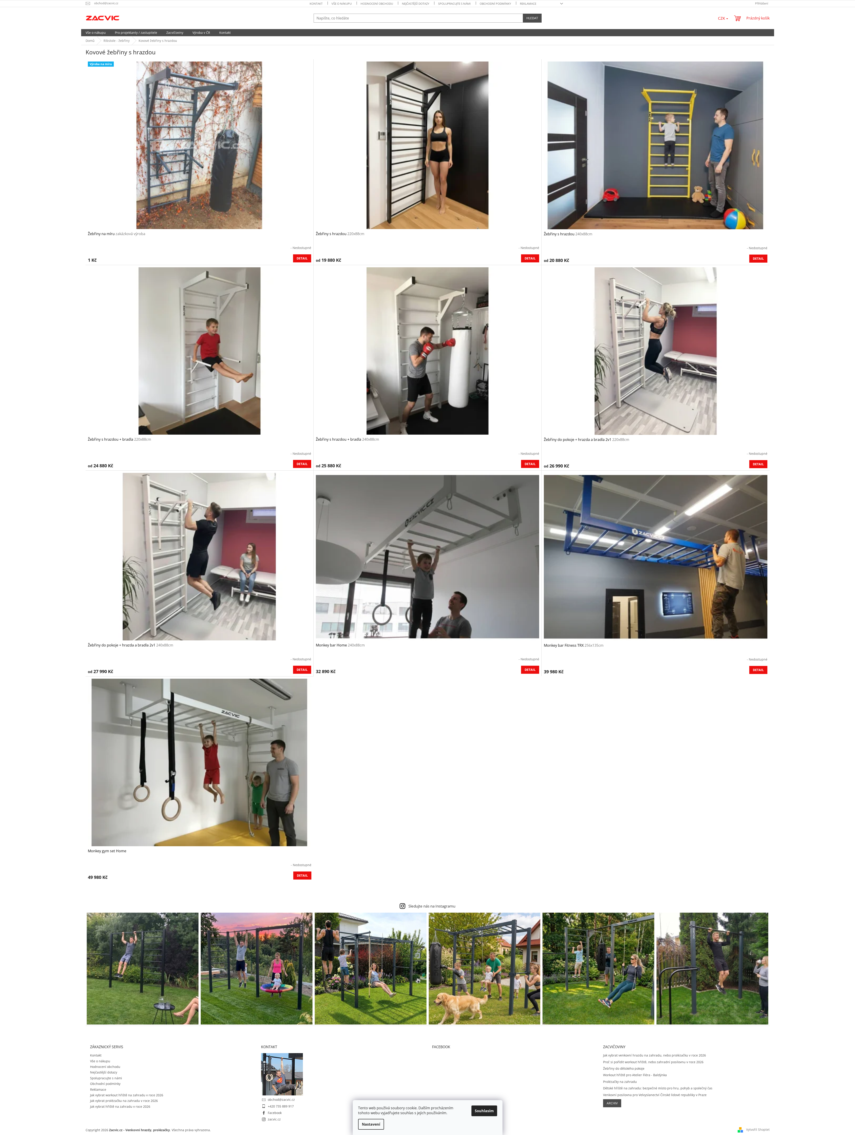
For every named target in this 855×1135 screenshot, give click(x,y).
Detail (302, 258)
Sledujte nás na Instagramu (431, 906)
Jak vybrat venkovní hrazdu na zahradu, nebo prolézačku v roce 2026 (654, 1055)
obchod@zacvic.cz (281, 1099)
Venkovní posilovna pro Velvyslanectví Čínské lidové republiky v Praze (655, 1095)
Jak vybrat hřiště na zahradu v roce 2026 (120, 1106)
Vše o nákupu (341, 4)
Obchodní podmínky (495, 4)
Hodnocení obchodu (377, 4)
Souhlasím (484, 1110)
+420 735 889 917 (281, 1106)
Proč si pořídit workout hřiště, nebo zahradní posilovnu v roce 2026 (653, 1062)
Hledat (532, 18)
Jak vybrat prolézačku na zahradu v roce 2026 (124, 1101)
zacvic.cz (274, 1119)
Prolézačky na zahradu (620, 1082)
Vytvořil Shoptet (758, 1129)
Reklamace (528, 4)
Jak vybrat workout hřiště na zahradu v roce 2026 (126, 1095)
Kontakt (316, 4)
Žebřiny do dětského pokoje (623, 1068)
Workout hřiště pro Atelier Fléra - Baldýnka (635, 1075)
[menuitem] (95, 32)
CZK (722, 18)
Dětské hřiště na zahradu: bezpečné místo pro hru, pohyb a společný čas (657, 1088)
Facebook (275, 1113)
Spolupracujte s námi (454, 4)
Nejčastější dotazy (415, 4)
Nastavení (371, 1124)
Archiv (612, 1103)
